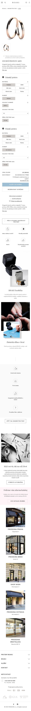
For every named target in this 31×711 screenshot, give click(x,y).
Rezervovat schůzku (15, 189)
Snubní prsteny (12, 8)
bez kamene (9, 150)
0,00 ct (5, 105)
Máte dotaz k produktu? (15, 196)
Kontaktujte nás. (24, 180)
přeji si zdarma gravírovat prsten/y (16, 221)
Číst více (4, 70)
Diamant (9, 98)
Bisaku (4, 8)
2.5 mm (5, 120)
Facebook (13, 704)
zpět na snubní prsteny (15, 421)
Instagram (17, 704)
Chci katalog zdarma (17, 501)
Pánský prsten (11, 129)
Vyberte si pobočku (15, 482)
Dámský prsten (11, 77)
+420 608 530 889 (10, 681)
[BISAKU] (15, 2)
